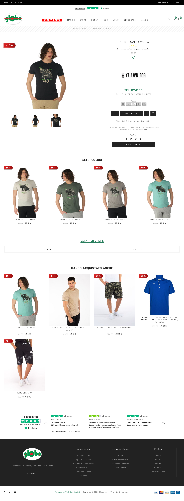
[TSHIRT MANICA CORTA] (95, 42)
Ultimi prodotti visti (120, 460)
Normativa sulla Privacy (83, 464)
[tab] (92, 240)
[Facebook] (4, 492)
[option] (14, 120)
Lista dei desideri (158, 472)
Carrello (157, 468)
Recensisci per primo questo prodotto (133, 49)
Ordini (158, 460)
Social (133, 135)
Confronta (146, 113)
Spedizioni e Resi (83, 460)
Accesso (176, 2)
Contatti (83, 476)
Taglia (133, 101)
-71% (8, 341)
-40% (9, 45)
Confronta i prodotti (120, 464)
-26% (98, 276)
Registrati (163, 2)
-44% (53, 276)
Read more (32, 473)
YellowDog (133, 90)
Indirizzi (158, 464)
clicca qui (142, 130)
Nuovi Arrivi (121, 468)
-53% (143, 276)
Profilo (158, 456)
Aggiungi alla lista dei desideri (153, 113)
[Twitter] (10, 492)
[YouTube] (15, 492)
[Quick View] (16, 193)
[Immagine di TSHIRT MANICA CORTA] (15, 121)
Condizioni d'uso (83, 468)
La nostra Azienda (83, 472)
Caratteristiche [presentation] (92, 240)
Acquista (32, 193)
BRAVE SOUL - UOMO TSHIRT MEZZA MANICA (69, 329)
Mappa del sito (83, 456)
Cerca (120, 456)
